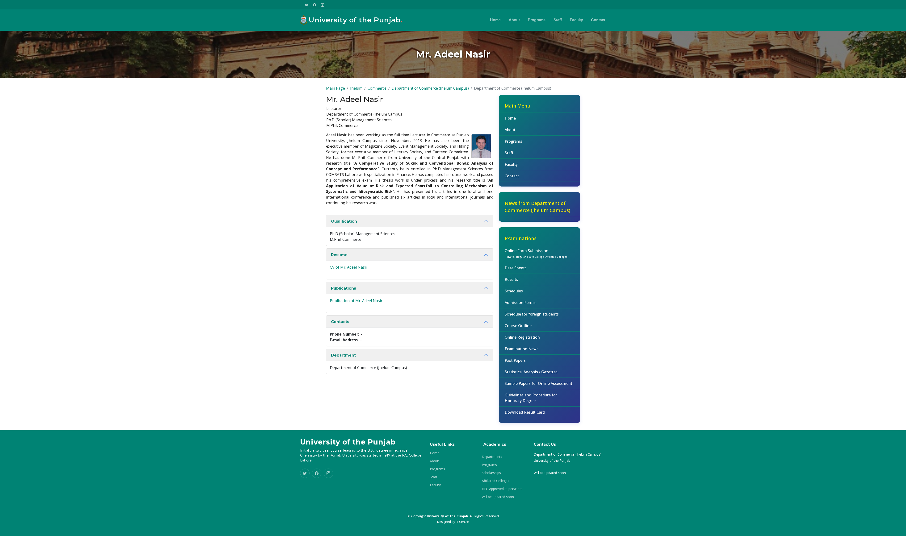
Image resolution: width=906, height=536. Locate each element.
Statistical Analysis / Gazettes (531, 371)
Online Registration (522, 337)
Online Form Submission (536, 253)
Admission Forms (520, 302)
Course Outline (518, 325)
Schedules (514, 291)
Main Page (335, 88)
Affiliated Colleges (495, 480)
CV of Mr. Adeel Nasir (348, 267)
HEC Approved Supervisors (502, 488)
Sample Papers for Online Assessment (538, 383)
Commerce (377, 88)
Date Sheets (516, 267)
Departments (492, 456)
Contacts (340, 322)
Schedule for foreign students (532, 314)
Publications (343, 288)
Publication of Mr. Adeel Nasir (356, 300)
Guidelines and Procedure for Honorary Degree (531, 397)
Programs (536, 20)
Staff (558, 20)
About (514, 20)
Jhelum (356, 88)
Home (495, 20)
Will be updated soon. (498, 497)
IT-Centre (462, 521)
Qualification (344, 221)
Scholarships (491, 472)
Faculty (576, 20)
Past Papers (515, 360)
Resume (339, 255)
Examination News (521, 348)
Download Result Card (525, 412)
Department (343, 355)
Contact (598, 20)
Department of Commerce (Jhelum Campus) (430, 88)
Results (511, 279)
